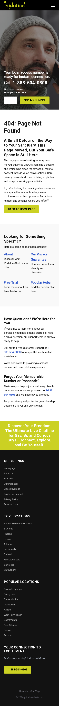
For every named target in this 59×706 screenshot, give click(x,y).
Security (23, 691)
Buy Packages (11, 484)
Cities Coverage (12, 489)
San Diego (9, 565)
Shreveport (10, 570)
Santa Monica (11, 599)
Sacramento (10, 620)
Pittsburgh (9, 604)
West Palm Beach (13, 615)
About (8, 254)
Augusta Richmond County (18, 523)
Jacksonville (10, 549)
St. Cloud (8, 528)
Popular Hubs (41, 282)
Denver (7, 630)
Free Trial (11, 282)
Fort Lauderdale (12, 559)
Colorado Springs (13, 589)
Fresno (7, 539)
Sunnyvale (9, 594)
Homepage (9, 468)
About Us (8, 473)
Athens (7, 609)
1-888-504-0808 (17, 669)
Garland (8, 554)
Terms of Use (11, 504)
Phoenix (8, 534)
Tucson (7, 635)
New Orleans (10, 625)
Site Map (35, 691)
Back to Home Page (21, 209)
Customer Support (13, 494)
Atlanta (8, 544)
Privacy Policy (11, 499)
